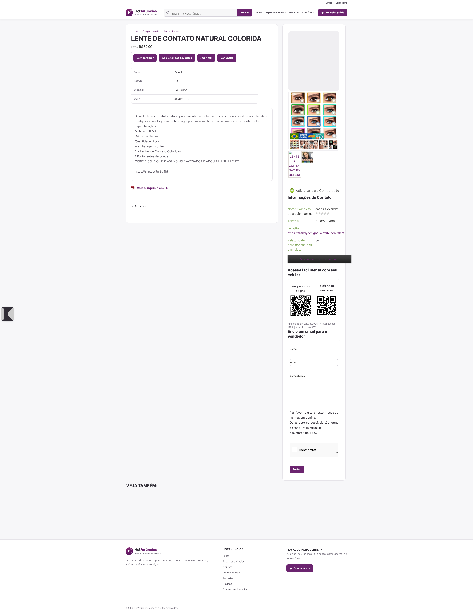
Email (293, 362)
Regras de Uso (231, 572)
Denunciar (226, 58)
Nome (293, 348)
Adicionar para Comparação (317, 190)
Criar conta (341, 2)
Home (135, 31)
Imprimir (206, 58)
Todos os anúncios (233, 561)
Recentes (294, 12)
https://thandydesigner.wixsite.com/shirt (316, 233)
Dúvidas (227, 583)
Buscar (244, 12)
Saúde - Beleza (171, 31)
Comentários (297, 375)
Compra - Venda (150, 31)
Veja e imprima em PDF (153, 188)
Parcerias (228, 578)
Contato (227, 566)
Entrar (329, 2)
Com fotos (308, 12)
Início (259, 12)
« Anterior (139, 206)
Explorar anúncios (276, 12)
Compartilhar (145, 58)
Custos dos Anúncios (235, 589)
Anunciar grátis (332, 12)
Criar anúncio (300, 568)
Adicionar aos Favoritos (177, 58)
